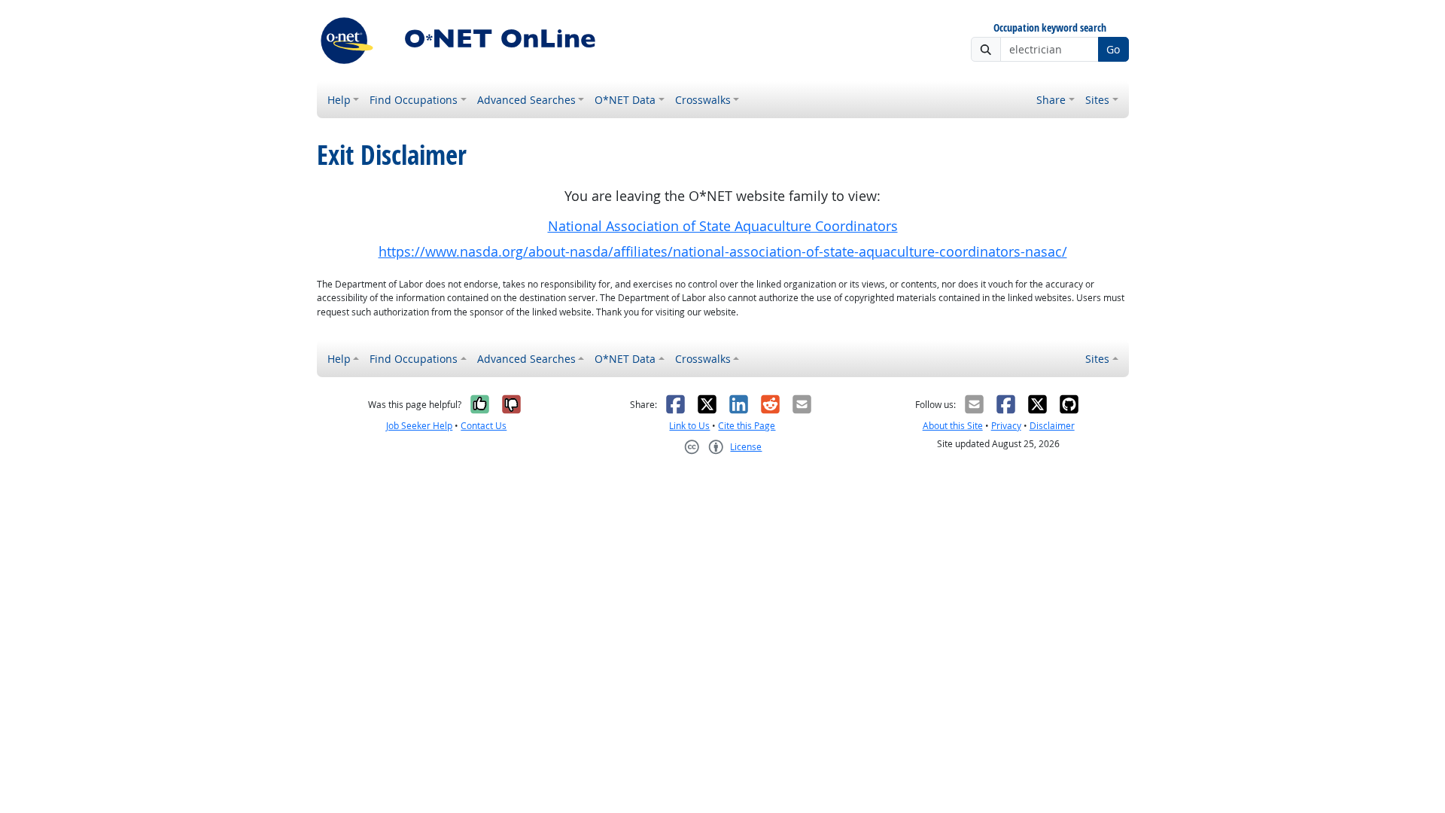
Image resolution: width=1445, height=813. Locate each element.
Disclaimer (1052, 425)
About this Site (953, 425)
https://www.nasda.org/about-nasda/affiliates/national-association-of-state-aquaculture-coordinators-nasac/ (723, 251)
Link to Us (689, 425)
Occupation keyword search (1049, 28)
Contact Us (484, 425)
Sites (1097, 100)
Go (1113, 49)
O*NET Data (625, 100)
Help (339, 100)
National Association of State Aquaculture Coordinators (723, 226)
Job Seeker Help (419, 425)
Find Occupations (414, 100)
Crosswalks (703, 100)
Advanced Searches (526, 100)
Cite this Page (746, 425)
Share (1051, 100)
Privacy (1006, 425)
